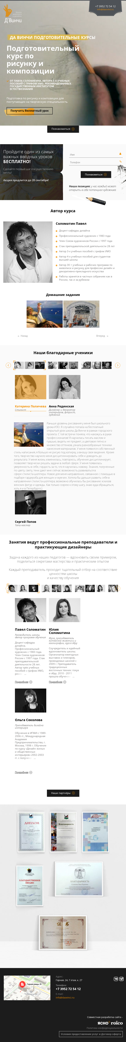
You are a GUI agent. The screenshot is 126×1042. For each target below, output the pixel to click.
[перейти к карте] (27, 988)
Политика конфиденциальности (105, 1028)
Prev (8, 365)
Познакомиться (61, 128)
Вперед (100, 335)
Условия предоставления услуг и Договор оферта (91, 1034)
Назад (23, 335)
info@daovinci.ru (105, 9)
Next (117, 365)
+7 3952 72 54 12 (105, 6)
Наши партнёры (61, 793)
